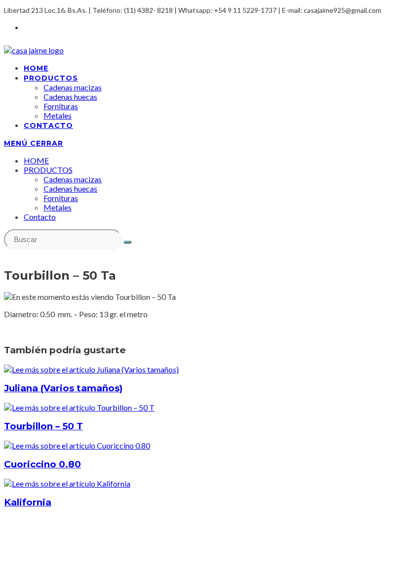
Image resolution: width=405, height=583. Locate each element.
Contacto (40, 216)
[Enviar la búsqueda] (127, 242)
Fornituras (60, 198)
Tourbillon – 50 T (43, 426)
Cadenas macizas (72, 179)
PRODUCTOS (48, 169)
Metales (57, 207)
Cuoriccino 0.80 (42, 464)
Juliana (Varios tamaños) (63, 388)
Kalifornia (27, 502)
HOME (36, 160)
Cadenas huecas (70, 188)
